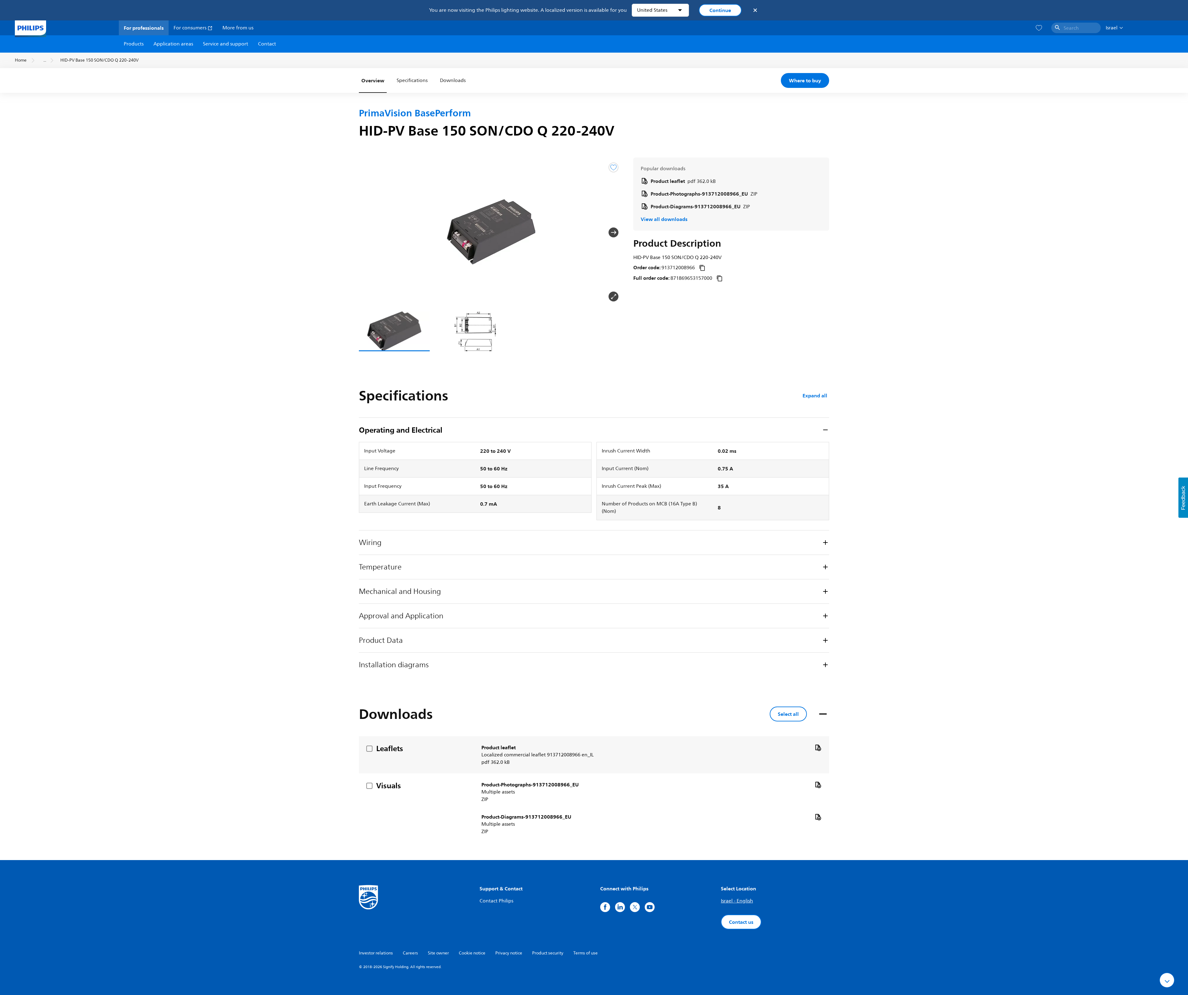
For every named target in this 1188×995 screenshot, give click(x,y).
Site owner (438, 953)
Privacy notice (508, 953)
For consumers (191, 28)
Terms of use (585, 953)
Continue (720, 10)
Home (21, 60)
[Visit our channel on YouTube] (650, 907)
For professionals (144, 28)
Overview (372, 80)
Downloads (453, 80)
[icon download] (818, 747)
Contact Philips (496, 901)
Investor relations (376, 953)
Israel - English (737, 901)
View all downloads (664, 219)
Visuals (388, 785)
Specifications (412, 80)
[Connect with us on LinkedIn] (620, 907)
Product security (547, 953)
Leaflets (389, 748)
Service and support (225, 44)
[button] (369, 232)
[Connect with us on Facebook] (605, 907)
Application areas (173, 44)
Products (134, 44)
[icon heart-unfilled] (1039, 28)
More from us (237, 28)
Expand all (815, 396)
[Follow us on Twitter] (635, 907)
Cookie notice (472, 953)
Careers (410, 953)
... (44, 60)
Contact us (741, 922)
